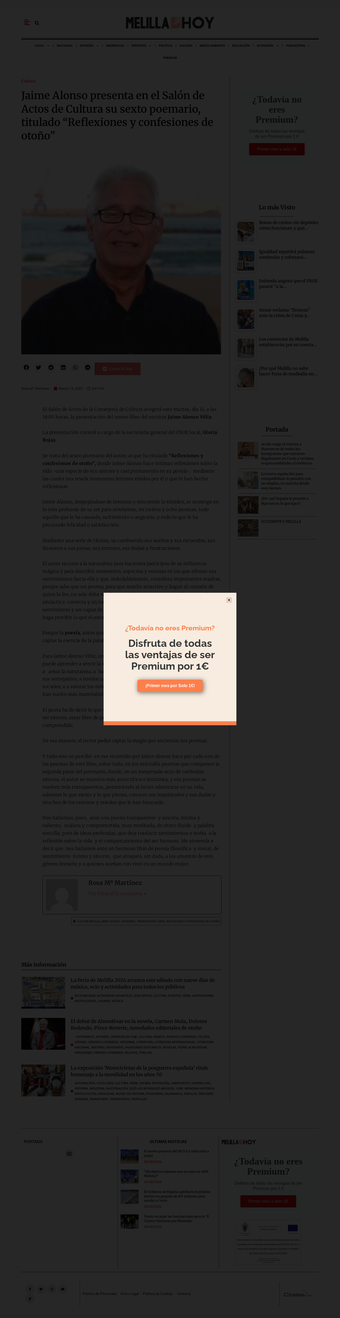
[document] (170, 659)
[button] (229, 600)
